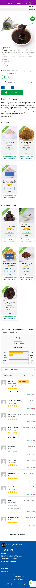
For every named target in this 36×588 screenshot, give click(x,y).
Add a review (18, 347)
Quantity (3, 82)
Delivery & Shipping (18, 574)
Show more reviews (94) (18, 534)
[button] (31, 583)
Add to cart (12, 92)
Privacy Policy (18, 578)
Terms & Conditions (18, 579)
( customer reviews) (13, 73)
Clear (31, 82)
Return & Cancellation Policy (18, 576)
